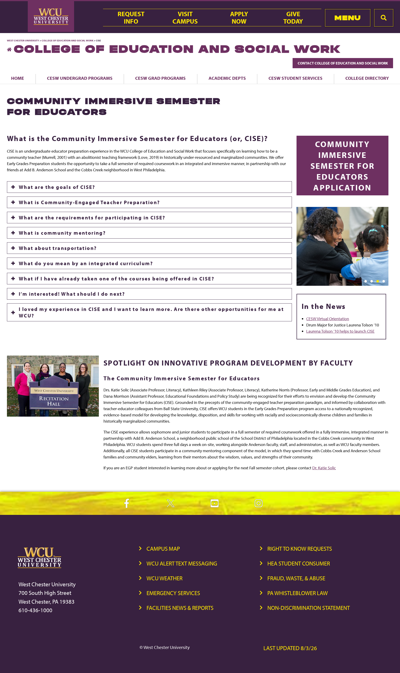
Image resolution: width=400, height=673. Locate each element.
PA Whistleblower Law (297, 592)
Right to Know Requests (299, 548)
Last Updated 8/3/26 (290, 647)
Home (17, 78)
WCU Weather (164, 578)
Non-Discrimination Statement (308, 607)
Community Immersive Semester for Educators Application (342, 165)
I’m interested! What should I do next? (72, 294)
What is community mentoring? (62, 233)
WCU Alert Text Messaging (182, 563)
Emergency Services (173, 592)
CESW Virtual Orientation (327, 318)
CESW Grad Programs (160, 78)
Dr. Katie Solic (324, 467)
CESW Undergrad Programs (79, 78)
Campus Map (163, 548)
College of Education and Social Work (67, 40)
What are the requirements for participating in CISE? (92, 217)
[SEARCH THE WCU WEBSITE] (383, 18)
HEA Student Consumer (298, 563)
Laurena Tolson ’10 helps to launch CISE (340, 331)
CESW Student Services (295, 78)
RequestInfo (131, 17)
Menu (347, 17)
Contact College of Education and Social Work (343, 63)
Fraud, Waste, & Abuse (296, 578)
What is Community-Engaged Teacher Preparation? (89, 202)
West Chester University (23, 40)
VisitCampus (185, 17)
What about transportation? (58, 248)
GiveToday (293, 17)
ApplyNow (239, 17)
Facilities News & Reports (180, 607)
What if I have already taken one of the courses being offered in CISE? (116, 278)
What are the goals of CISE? (57, 187)
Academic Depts (227, 78)
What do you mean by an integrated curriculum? (86, 263)
